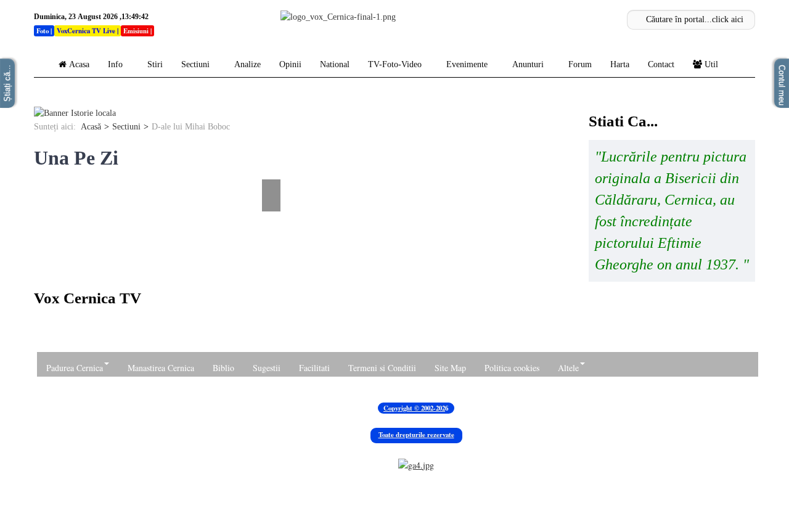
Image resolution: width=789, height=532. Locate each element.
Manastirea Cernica (161, 368)
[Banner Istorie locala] (75, 113)
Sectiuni (195, 64)
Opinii (290, 64)
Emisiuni (136, 31)
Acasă (91, 126)
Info (115, 64)
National (335, 64)
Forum (580, 64)
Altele (568, 368)
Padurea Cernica (74, 368)
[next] (272, 170)
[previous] (41, 170)
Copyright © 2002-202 (414, 408)
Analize (247, 64)
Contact (661, 64)
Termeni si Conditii (382, 368)
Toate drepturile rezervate (416, 435)
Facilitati (314, 368)
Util (711, 64)
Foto (42, 31)
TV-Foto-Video (395, 64)
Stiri (155, 64)
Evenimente (467, 64)
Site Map (450, 368)
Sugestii (266, 368)
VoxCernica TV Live (86, 31)
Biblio (223, 368)
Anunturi (528, 64)
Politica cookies (511, 368)
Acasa (79, 64)
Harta (619, 64)
